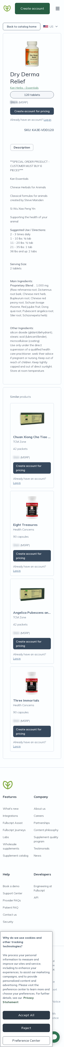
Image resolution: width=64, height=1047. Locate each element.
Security (8, 921)
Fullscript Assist (13, 823)
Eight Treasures (25, 525)
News (37, 855)
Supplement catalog (15, 855)
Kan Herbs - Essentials (24, 87)
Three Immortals (26, 700)
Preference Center (26, 1040)
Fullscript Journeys (14, 830)
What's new (11, 808)
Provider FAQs (12, 900)
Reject (26, 1028)
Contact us (10, 914)
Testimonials (41, 848)
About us (40, 808)
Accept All (26, 1015)
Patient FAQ (10, 907)
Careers (39, 815)
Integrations (10, 815)
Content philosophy (46, 830)
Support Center (12, 893)
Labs (6, 837)
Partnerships (42, 823)
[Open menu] (58, 8)
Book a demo (11, 886)
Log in (47, 119)
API (36, 897)
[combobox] (50, 26)
